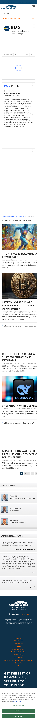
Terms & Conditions (18, 649)
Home (4, 14)
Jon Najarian (14, 520)
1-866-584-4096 (24, 614)
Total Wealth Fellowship (25, 2)
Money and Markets (9, 2)
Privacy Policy (18, 655)
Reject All (18, 711)
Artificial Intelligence (24, 260)
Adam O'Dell (14, 496)
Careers (18, 646)
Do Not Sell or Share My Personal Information (18, 660)
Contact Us (18, 663)
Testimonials (18, 644)
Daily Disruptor (31, 460)
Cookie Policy (18, 657)
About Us (19, 638)
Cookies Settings (18, 705)
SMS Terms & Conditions (18, 652)
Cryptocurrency (25, 312)
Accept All (18, 716)
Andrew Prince (15, 508)
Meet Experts (18, 641)
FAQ (18, 666)
